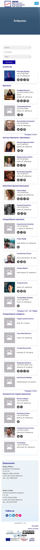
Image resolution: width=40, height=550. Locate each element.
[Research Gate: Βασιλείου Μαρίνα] (21, 407)
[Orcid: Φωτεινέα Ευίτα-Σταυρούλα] (21, 129)
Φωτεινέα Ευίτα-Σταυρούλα (26, 121)
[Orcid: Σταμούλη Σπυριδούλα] (18, 213)
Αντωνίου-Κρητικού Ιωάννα (25, 142)
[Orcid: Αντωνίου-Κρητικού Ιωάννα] (18, 150)
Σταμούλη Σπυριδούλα (24, 205)
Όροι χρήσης (35, 526)
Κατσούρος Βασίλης (23, 71)
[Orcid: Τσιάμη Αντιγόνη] (21, 291)
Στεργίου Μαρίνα (22, 268)
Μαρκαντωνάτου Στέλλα (24, 157)
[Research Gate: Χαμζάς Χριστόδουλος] (24, 371)
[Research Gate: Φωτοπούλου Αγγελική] (21, 180)
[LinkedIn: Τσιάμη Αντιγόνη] (18, 291)
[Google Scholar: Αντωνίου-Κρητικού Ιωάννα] (21, 150)
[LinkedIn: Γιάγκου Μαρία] (18, 198)
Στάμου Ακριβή (21, 239)
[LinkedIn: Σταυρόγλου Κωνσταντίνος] (18, 436)
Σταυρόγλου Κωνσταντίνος (25, 428)
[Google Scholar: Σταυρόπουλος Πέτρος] (24, 261)
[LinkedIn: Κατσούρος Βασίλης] (18, 79)
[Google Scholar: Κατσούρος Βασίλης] (27, 79)
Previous (28, 135)
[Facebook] (7, 515)
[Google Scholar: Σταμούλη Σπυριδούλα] (25, 213)
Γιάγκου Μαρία (21, 190)
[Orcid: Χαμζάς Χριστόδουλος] (21, 371)
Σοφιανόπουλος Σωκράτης (25, 224)
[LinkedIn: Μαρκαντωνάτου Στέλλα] (18, 165)
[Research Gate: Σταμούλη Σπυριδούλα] (21, 213)
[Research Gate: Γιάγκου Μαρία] (24, 198)
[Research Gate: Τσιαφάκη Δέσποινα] (24, 101)
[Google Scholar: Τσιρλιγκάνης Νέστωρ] (21, 114)
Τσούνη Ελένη (21, 443)
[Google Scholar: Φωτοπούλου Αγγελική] (24, 180)
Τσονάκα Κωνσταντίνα (24, 348)
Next (35, 311)
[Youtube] (16, 515)
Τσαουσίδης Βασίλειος (24, 333)
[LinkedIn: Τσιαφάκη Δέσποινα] (18, 101)
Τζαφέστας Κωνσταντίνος (25, 318)
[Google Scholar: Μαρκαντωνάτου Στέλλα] (24, 165)
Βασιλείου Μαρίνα (22, 398)
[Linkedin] (13, 515)
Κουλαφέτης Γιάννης (23, 413)
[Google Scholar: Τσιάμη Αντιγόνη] (24, 291)
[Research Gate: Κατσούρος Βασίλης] (24, 79)
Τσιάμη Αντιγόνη (22, 283)
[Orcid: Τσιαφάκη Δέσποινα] (21, 101)
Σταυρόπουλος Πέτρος (24, 253)
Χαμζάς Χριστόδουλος (24, 363)
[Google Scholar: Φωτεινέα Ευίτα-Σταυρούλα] (24, 129)
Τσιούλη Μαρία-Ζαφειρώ (25, 297)
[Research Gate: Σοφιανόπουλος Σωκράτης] (21, 232)
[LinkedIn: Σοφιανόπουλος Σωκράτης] (18, 232)
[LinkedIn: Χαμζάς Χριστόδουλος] (18, 371)
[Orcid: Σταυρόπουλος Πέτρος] (21, 261)
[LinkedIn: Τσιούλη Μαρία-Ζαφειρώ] (18, 305)
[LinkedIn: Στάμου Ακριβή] (18, 247)
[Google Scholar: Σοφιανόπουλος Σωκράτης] (24, 232)
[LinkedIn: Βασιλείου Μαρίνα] (18, 407)
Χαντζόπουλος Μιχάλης (24, 377)
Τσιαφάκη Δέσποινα (23, 90)
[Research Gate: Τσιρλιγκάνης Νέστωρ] (18, 114)
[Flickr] (20, 515)
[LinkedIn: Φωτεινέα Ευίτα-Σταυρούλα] (18, 129)
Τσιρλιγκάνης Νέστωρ (24, 106)
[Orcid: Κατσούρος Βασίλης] (21, 79)
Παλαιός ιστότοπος (33, 528)
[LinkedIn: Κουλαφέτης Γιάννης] (18, 421)
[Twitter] (10, 515)
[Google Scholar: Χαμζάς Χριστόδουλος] (27, 371)
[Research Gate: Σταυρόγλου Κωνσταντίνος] (21, 436)
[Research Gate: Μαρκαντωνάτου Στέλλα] (21, 165)
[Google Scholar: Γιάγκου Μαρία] (27, 198)
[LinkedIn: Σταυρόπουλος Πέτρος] (18, 261)
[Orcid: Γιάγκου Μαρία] (21, 198)
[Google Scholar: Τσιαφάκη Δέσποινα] (27, 101)
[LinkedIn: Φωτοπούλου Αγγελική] (18, 180)
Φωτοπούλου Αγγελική (24, 171)
